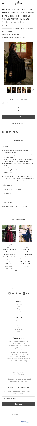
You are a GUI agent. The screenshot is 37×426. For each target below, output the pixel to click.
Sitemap (18, 311)
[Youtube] (27, 293)
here (26, 178)
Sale (18, 331)
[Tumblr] (17, 293)
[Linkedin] (14, 131)
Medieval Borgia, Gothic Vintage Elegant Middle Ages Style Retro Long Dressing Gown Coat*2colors (9, 256)
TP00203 (10, 198)
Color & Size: (18, 99)
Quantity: (19, 107)
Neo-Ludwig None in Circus (18, 350)
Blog (18, 309)
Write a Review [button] (28, 28)
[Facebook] (3, 131)
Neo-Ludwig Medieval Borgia (18, 341)
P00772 (12, 207)
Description (18, 140)
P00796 (24, 207)
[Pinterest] (17, 131)
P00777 (18, 207)
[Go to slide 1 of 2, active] (16, 270)
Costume (19, 304)
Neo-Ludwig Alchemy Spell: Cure (18, 354)
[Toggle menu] (3, 3)
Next (33, 88)
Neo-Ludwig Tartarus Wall (18, 352)
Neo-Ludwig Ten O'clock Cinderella (18, 358)
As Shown (8, 103)
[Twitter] (10, 131)
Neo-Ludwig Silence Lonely (18, 361)
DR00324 (10, 189)
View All (18, 363)
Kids (18, 327)
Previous (4, 88)
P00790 (9, 202)
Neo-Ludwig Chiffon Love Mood (18, 348)
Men (18, 323)
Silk (18, 325)
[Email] (7, 131)
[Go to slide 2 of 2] (19, 270)
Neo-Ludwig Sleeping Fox (18, 356)
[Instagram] (24, 293)
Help (18, 307)
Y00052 (8, 194)
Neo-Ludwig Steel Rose (18, 343)
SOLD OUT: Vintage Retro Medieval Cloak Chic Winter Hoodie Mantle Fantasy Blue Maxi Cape (25, 256)
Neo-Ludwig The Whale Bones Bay (19, 346)
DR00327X (17, 189)
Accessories (18, 329)
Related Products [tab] (18, 219)
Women (18, 321)
